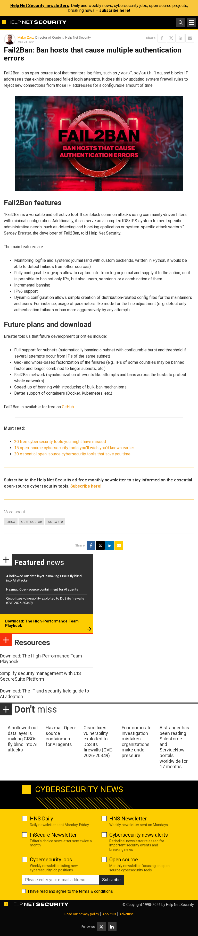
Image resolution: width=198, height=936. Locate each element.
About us (109, 914)
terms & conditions (96, 891)
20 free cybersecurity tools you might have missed (60, 441)
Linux (10, 521)
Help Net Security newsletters (39, 5)
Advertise (126, 914)
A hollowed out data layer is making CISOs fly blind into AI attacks (23, 738)
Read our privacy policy (81, 914)
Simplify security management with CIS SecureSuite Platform (40, 676)
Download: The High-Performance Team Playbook (42, 623)
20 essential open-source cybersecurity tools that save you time (72, 454)
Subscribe (111, 880)
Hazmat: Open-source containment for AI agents (42, 589)
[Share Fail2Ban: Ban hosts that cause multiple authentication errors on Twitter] (171, 38)
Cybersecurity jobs (51, 859)
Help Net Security (180, 905)
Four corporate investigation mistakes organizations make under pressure (137, 741)
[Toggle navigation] (191, 22)
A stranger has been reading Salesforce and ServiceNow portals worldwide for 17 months (174, 747)
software (55, 521)
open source (31, 521)
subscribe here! (114, 10)
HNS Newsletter (128, 819)
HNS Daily (41, 819)
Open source (123, 859)
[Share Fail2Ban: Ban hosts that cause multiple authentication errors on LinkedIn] (180, 38)
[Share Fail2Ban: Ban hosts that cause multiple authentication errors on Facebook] (162, 38)
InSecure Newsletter (53, 835)
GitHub (68, 406)
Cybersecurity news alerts (138, 835)
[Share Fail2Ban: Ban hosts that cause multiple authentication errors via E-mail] (189, 38)
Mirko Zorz (26, 37)
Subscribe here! (85, 486)
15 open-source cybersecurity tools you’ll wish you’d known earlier (74, 447)
